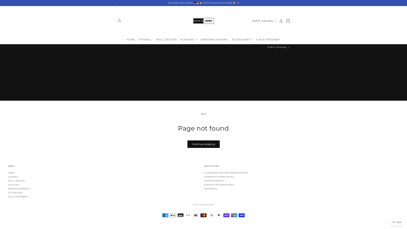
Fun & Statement (18, 196)
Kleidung (13, 185)
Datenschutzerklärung (219, 177)
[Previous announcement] (117, 3)
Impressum (210, 188)
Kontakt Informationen (219, 185)
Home (11, 173)
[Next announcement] (289, 3)
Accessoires (15, 192)
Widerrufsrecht (214, 181)
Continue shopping (203, 144)
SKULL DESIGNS (16, 181)
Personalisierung (19, 188)
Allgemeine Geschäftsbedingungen (226, 173)
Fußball (13, 177)
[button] (119, 21)
